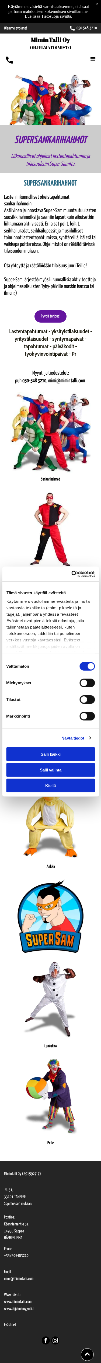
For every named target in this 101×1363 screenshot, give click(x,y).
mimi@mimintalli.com (18, 1279)
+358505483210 (16, 1256)
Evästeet (10, 1325)
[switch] (87, 683)
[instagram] (55, 1341)
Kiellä (50, 785)
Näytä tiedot (72, 738)
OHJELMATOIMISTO (50, 47)
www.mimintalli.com (18, 1302)
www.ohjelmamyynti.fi (19, 1309)
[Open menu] (93, 59)
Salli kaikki (51, 754)
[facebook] (46, 1341)
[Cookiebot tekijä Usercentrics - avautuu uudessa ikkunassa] (72, 573)
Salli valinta (50, 769)
